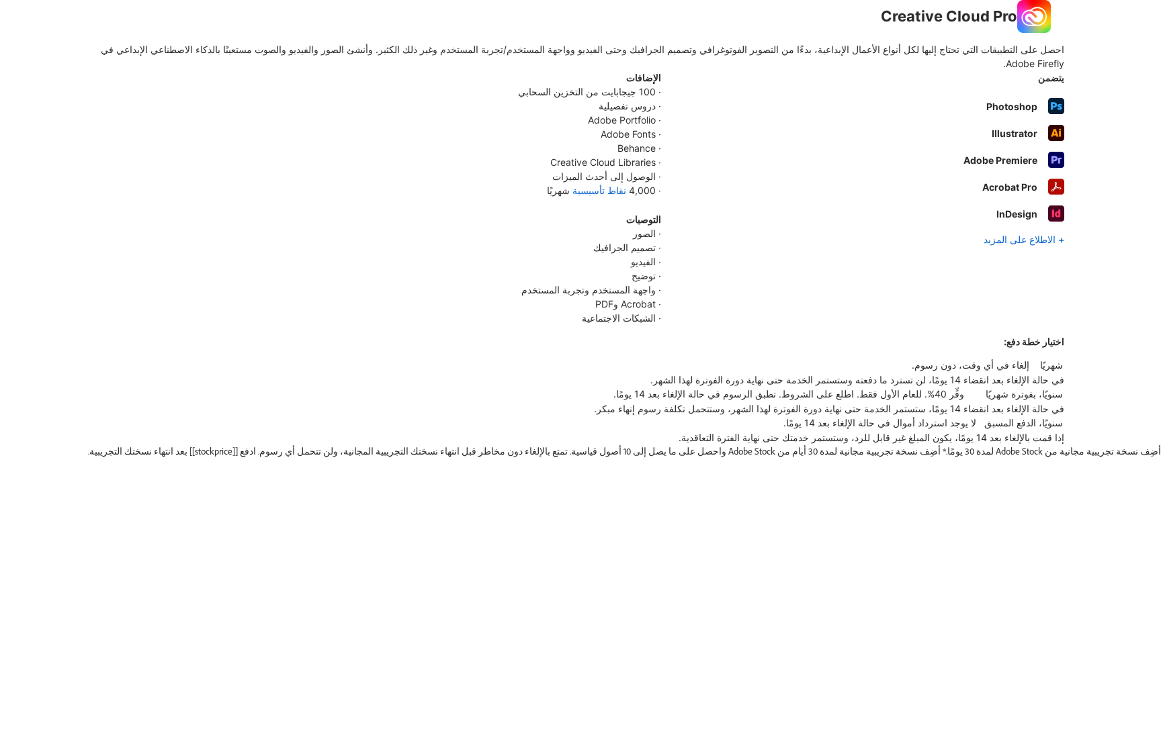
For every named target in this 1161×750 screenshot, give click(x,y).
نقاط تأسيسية (599, 190)
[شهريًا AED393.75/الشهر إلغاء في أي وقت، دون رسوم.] (580, 365)
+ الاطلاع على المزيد (1024, 239)
